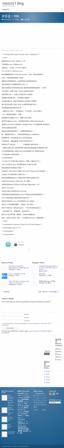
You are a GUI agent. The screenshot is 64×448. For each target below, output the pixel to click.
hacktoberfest (51, 382)
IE (22, 408)
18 (40, 402)
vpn (27, 423)
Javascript (20, 409)
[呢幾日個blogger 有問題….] (35, 284)
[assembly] (35, 276)
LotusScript (24, 413)
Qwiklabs (20, 421)
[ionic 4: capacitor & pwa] (4, 276)
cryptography (20, 397)
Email (26, 317)
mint (20, 415)
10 (38, 400)
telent (27, 421)
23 (36, 405)
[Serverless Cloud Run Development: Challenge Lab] (4, 268)
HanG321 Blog (13, 3)
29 (34, 407)
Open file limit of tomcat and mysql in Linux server (19, 282)
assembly (42, 274)
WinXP (24, 425)
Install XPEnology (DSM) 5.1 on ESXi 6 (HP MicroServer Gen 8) (48, 267)
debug (19, 399)
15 (34, 402)
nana (59, 359)
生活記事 (26, 19)
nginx (19, 417)
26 (42, 405)
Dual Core (26, 401)
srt (24, 421)
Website (27, 321)
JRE (24, 409)
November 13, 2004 (11, 19)
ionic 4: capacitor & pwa (17, 274)
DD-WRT (27, 397)
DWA (19, 403)
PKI (22, 417)
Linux (26, 411)
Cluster (23, 395)
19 (42, 402)
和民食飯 (6, 292)
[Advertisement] (32, 37)
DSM (20, 401)
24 (38, 405)
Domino (25, 399)
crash (27, 395)
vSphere (20, 425)
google (26, 405)
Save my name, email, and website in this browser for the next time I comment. (27, 324)
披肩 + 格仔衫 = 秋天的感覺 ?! (49, 292)
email (22, 403)
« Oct (35, 410)
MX (23, 415)
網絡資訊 (25, 431)
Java (26, 407)
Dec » (44, 410)
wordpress (22, 427)
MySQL (27, 415)
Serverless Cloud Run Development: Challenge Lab (19, 267)
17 (38, 402)
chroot (19, 395)
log (18, 413)
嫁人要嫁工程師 (11, 432)
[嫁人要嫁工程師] (4, 434)
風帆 (21, 433)
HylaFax (19, 407)
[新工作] (4, 427)
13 (44, 400)
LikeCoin (20, 412)
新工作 (9, 424)
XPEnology (23, 428)
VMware (21, 423)
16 (36, 402)
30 (36, 407)
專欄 (20, 431)
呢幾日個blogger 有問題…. (48, 281)
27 (44, 405)
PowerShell (21, 419)
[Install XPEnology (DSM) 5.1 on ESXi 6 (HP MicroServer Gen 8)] (35, 268)
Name (26, 314)
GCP (19, 405)
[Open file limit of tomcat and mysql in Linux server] (4, 284)
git (22, 405)
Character (26, 393)
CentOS (21, 393)
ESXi (25, 403)
